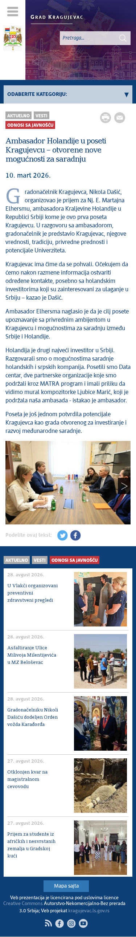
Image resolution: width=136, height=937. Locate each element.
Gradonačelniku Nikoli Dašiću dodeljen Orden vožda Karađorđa (32, 717)
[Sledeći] (124, 486)
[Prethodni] (11, 486)
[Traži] (123, 38)
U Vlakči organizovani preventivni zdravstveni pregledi (32, 593)
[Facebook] (59, 923)
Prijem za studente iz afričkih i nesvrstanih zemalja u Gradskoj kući (31, 845)
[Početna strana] (12, 39)
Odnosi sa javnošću (30, 125)
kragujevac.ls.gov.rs (89, 911)
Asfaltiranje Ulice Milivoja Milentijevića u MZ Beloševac (31, 655)
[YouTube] (83, 923)
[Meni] (13, 11)
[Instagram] (71, 923)
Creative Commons (23, 903)
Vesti (42, 116)
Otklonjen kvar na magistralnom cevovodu (27, 779)
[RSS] (48, 923)
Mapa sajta (66, 886)
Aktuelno (18, 116)
